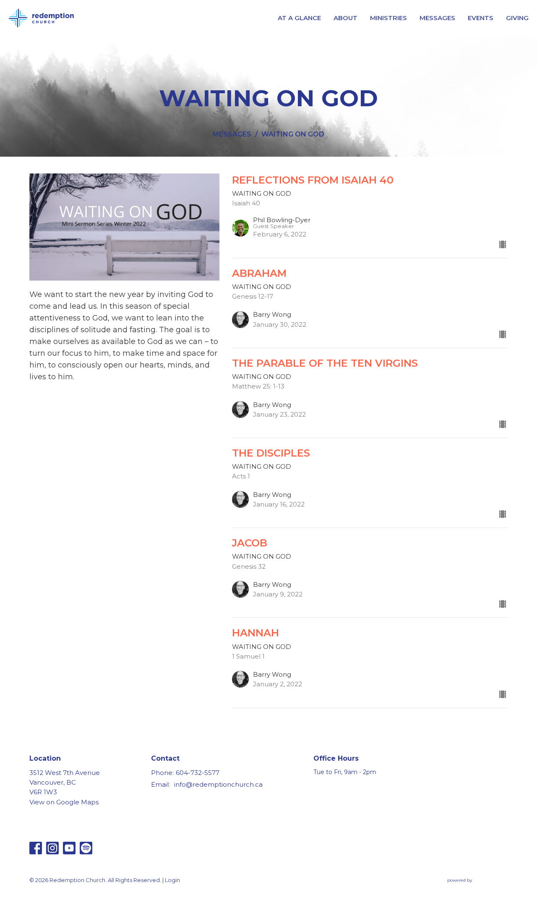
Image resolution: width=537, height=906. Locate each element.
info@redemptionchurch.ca (218, 784)
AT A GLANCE (299, 18)
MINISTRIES (388, 18)
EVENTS (480, 18)
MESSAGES (437, 18)
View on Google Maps (64, 802)
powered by (473, 887)
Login (172, 880)
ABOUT (345, 18)
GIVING (517, 18)
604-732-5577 (197, 773)
